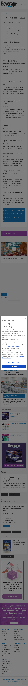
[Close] (25, 318)
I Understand (14, 366)
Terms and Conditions (13, 347)
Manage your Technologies (14, 362)
